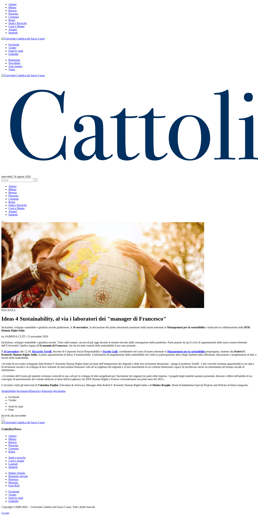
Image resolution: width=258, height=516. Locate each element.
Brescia (12, 10)
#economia (59, 391)
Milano (12, 7)
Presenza (13, 479)
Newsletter (14, 63)
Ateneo (12, 4)
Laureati (13, 463)
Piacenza (13, 13)
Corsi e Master (16, 26)
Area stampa (15, 66)
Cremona (13, 16)
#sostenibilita (8, 391)
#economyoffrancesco (28, 391)
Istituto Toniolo (16, 473)
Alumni (12, 29)
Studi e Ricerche (17, 23)
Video (11, 69)
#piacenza (47, 391)
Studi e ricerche (17, 457)
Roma (11, 20)
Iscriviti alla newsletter (13, 415)
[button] (2, 221)
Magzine (13, 482)
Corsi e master (16, 460)
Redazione (14, 59)
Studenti (13, 32)
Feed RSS (14, 485)
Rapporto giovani (18, 476)
